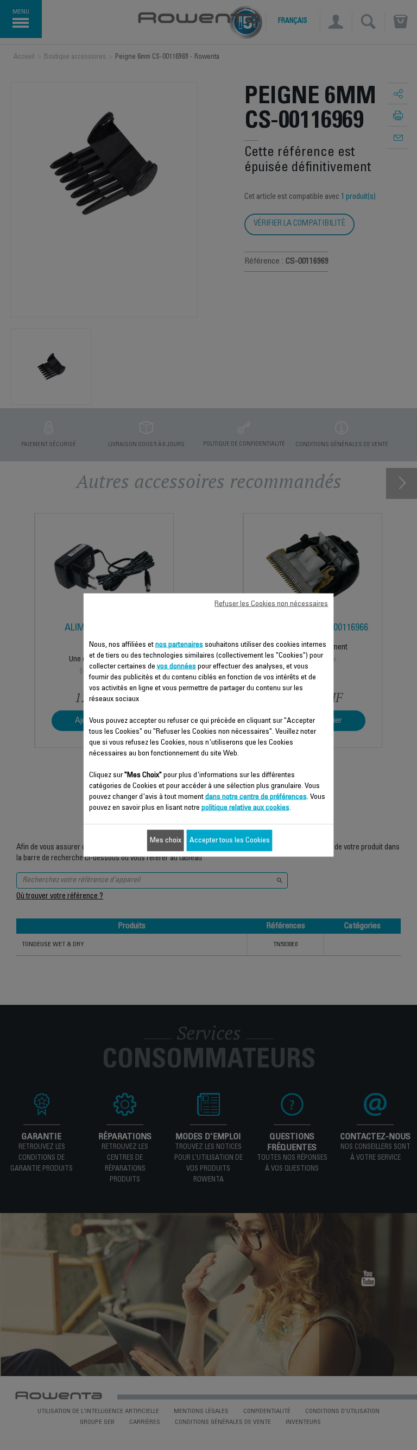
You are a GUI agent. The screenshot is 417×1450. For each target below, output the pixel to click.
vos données (176, 667)
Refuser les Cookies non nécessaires (271, 604)
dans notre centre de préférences (256, 797)
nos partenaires (179, 645)
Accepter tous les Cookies (229, 841)
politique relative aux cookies (245, 808)
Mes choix (165, 841)
